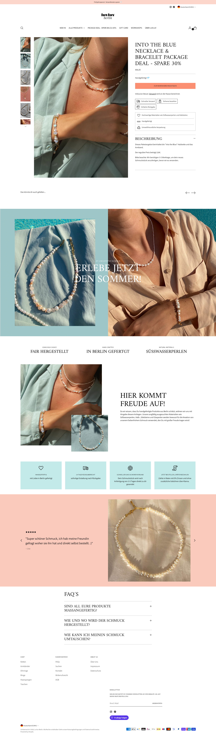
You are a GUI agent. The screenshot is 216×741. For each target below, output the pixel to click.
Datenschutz (95, 670)
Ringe (22, 675)
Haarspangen (26, 679)
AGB (57, 679)
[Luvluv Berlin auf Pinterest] (174, 7)
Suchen (59, 666)
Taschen (24, 684)
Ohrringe (24, 670)
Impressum (95, 666)
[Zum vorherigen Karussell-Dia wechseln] (188, 193)
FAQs (58, 661)
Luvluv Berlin (38, 729)
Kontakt (59, 670)
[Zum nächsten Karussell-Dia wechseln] (193, 193)
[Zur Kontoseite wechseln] (188, 27)
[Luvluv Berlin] (108, 16)
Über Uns (94, 661)
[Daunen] (25, 126)
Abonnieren (157, 703)
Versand (152, 94)
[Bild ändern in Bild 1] (25, 44)
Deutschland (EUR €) (187, 7)
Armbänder (25, 666)
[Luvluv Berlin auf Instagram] (171, 7)
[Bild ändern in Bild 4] (25, 94)
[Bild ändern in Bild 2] (25, 61)
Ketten (23, 661)
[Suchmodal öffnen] (21, 27)
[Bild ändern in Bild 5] (25, 110)
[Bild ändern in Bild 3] (25, 77)
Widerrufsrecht (62, 675)
